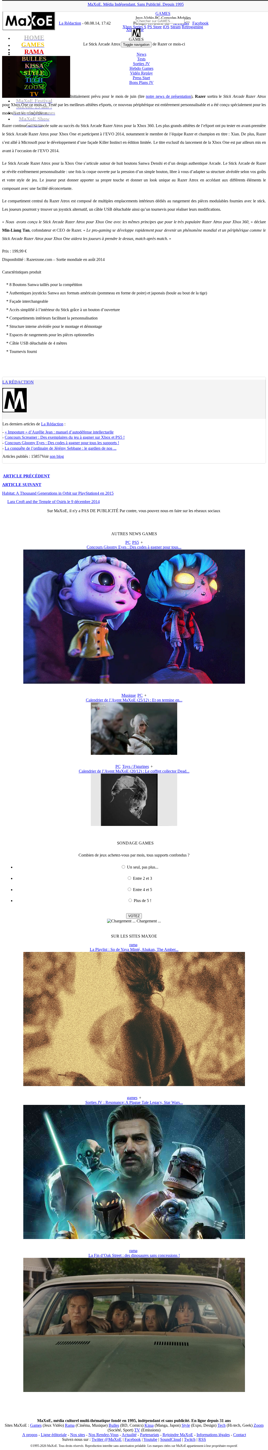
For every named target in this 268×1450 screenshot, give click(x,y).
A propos (29, 1434)
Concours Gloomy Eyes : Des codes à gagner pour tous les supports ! (62, 443)
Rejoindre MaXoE (178, 1434)
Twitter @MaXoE (107, 1439)
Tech (221, 1425)
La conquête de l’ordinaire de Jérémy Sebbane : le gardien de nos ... (60, 448)
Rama (70, 1425)
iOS (166, 27)
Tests (141, 59)
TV (137, 1430)
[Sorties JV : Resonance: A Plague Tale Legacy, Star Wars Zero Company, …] (134, 1237)
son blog (57, 456)
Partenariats (149, 1434)
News (141, 54)
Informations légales (213, 1434)
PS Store (154, 27)
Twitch (190, 1439)
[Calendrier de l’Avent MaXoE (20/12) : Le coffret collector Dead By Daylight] (134, 824)
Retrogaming (192, 27)
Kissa (149, 1425)
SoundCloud (170, 1439)
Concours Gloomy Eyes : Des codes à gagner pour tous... (134, 547)
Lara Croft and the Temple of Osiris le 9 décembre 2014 (53, 501)
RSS (202, 1439)
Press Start (141, 78)
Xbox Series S (134, 27)
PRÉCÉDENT (26, 476)
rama (133, 945)
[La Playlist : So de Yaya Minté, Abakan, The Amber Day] (134, 1084)
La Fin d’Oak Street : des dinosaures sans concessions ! (134, 1255)
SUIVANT (21, 484)
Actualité (129, 1434)
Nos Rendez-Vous (103, 1434)
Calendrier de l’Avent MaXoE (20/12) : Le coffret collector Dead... (134, 771)
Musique (128, 695)
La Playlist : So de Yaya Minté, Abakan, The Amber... (134, 949)
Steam (175, 27)
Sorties (141, 63)
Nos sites (77, 1434)
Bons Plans (141, 82)
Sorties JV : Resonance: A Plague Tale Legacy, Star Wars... (134, 1102)
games (132, 1097)
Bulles (114, 1425)
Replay (141, 73)
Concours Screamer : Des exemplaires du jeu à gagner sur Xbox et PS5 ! (65, 437)
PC (128, 542)
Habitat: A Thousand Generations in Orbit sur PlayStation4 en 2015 (58, 493)
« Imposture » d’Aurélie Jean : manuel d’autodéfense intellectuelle (59, 432)
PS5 (135, 542)
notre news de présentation (168, 96)
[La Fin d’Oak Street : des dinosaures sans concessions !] (134, 1390)
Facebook (133, 1439)
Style (186, 1425)
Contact (239, 1434)
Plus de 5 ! (142, 900)
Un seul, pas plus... (142, 867)
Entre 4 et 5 (142, 889)
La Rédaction (18, 382)
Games (36, 1425)
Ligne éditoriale (54, 1434)
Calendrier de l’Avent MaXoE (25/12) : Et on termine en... (134, 700)
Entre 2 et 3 (142, 878)
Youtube (150, 1439)
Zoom (259, 1425)
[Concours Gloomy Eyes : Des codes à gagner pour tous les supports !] (134, 682)
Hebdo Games (141, 68)
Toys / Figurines (135, 766)
